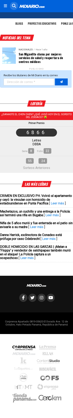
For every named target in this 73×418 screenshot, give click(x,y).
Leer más (57, 203)
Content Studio (49, 361)
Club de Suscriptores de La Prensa (24, 378)
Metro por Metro (24, 388)
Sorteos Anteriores (36, 168)
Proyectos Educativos (42, 23)
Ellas (49, 354)
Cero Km (49, 398)
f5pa (49, 378)
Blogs (19, 23)
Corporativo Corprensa (25, 348)
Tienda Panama (25, 398)
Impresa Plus (48, 388)
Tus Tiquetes (24, 369)
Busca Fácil (48, 370)
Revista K (24, 362)
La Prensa (48, 348)
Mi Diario (25, 354)
